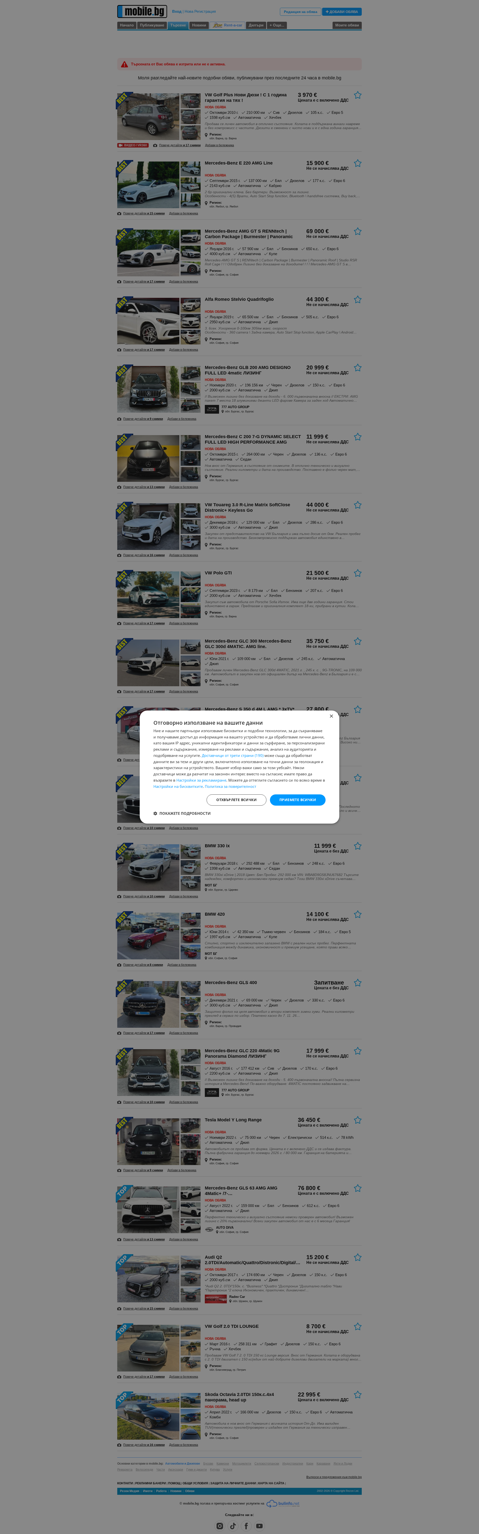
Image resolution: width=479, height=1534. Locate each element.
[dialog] (239, 767)
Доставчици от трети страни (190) (232, 755)
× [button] (331, 716)
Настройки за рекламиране (201, 780)
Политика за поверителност (230, 786)
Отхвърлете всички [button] (236, 800)
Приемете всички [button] (297, 800)
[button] (182, 813)
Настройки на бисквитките (178, 786)
